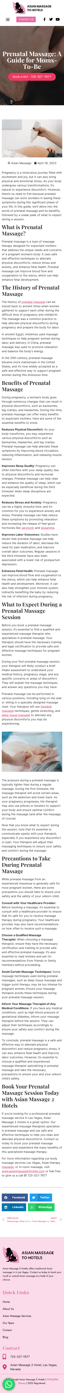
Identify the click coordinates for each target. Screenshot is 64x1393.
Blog (5, 1337)
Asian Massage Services (17, 1316)
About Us (8, 1309)
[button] (7, 19)
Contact (7, 1330)
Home (6, 1302)
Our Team (8, 1323)
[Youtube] (57, 19)
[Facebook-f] (44, 19)
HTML (50, 1379)
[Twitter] (51, 19)
